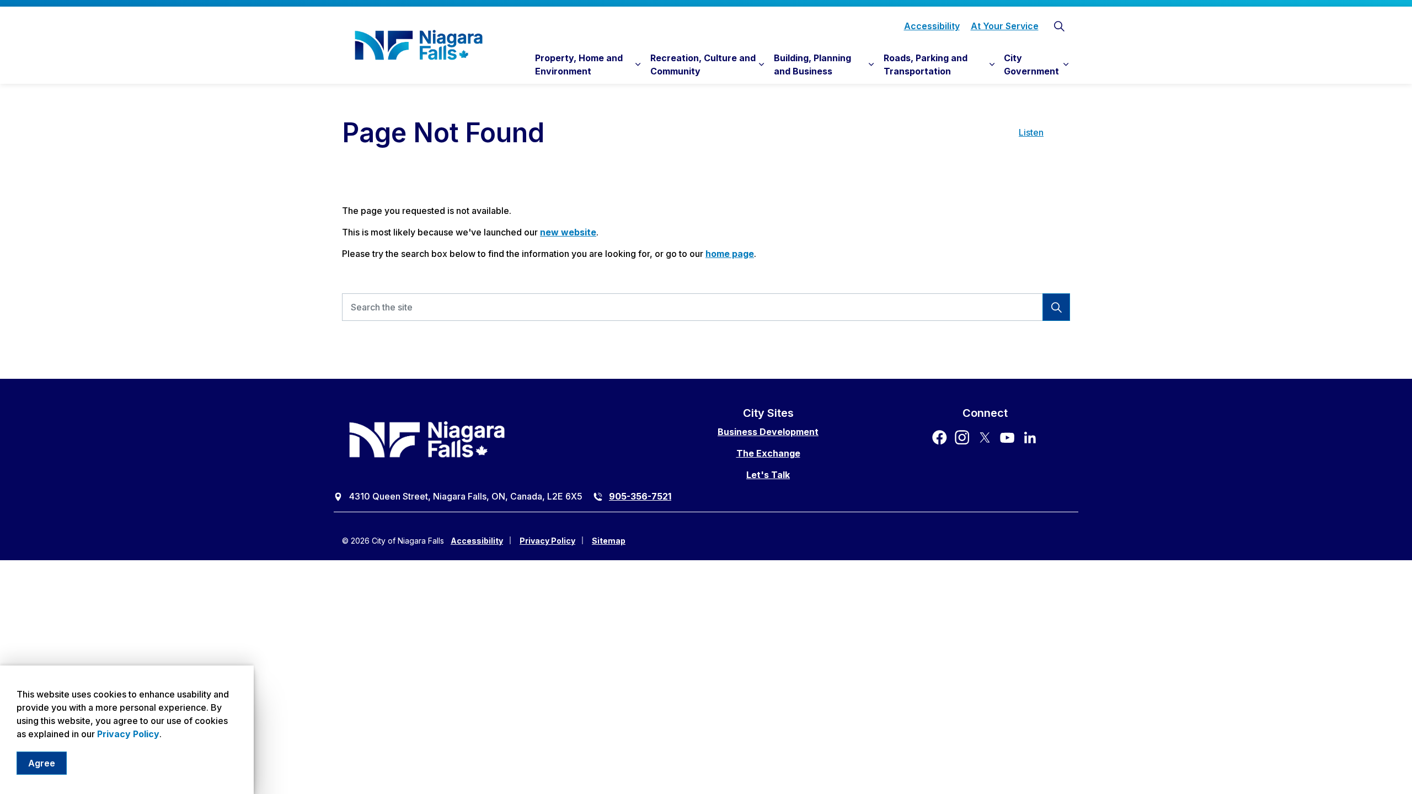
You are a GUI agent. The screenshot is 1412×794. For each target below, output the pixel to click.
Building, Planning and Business (812, 64)
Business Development (768, 431)
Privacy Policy (128, 733)
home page (729, 253)
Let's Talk (768, 474)
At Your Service (1005, 25)
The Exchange (768, 453)
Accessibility (932, 25)
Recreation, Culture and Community (703, 64)
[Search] (1056, 307)
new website (568, 232)
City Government (1031, 64)
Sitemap (608, 540)
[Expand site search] (1059, 26)
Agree (41, 763)
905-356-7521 (640, 496)
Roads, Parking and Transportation (925, 64)
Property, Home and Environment (579, 64)
